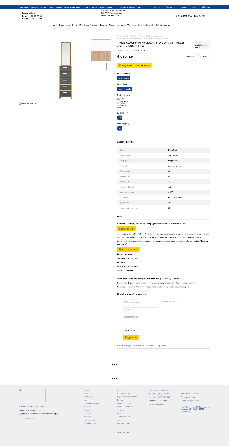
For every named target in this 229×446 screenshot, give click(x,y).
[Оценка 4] (152, 330)
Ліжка (111, 25)
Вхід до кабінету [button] (123, 393)
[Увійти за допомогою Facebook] (179, 302)
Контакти (86, 7)
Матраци (121, 25)
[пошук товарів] (174, 25)
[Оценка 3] (147, 330)
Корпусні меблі (145, 25)
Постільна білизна (88, 25)
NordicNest (172, 150)
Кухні (74, 25)
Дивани (103, 25)
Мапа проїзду (186, 412)
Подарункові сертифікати (28, 7)
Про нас (43, 7)
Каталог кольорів (105, 7)
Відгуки (94, 7)
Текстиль (131, 25)
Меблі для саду (162, 25)
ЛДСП (170, 187)
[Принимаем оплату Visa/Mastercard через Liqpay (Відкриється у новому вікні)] (38, 414)
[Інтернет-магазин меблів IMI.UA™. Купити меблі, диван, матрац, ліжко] (32, 395)
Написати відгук (139, 50)
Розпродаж (64, 25)
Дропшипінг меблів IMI (128, 7)
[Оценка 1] (139, 330)
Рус (159, 7)
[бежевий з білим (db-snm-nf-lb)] (122, 103)
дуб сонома (173, 155)
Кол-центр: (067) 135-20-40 (190, 16)
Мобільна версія (27, 418)
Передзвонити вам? (156, 404)
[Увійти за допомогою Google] (183, 302)
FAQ (139, 7)
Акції (54, 25)
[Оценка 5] (156, 330)
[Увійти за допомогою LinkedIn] (188, 302)
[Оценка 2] (143, 330)
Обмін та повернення (72, 7)
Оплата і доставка (55, 7)
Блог (115, 7)
